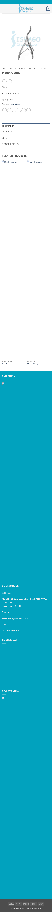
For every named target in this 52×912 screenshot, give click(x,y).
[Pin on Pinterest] (23, 110)
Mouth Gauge (41, 69)
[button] (3, 8)
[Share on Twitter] (14, 110)
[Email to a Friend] (19, 110)
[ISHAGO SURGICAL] (25, 8)
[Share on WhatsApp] (4, 110)
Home (5, 69)
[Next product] (4, 81)
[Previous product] (10, 81)
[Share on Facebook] (9, 110)
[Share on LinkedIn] (28, 110)
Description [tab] (8, 126)
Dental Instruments (20, 69)
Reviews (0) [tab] (7, 131)
